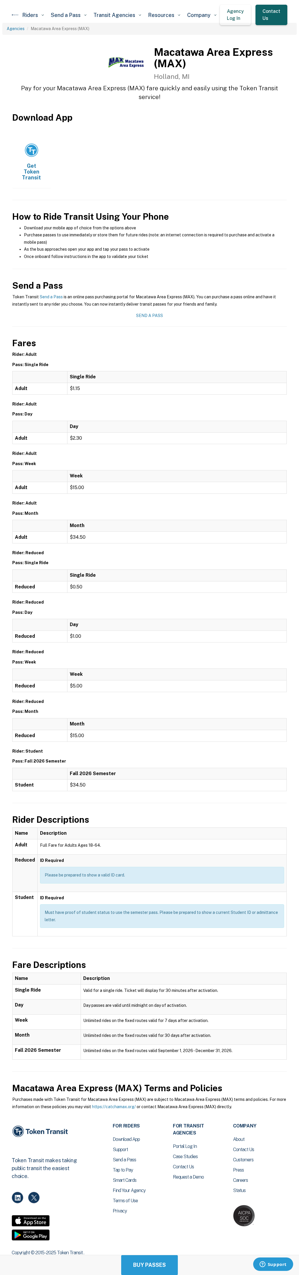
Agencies (16, 28)
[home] (15, 15)
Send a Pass (51, 297)
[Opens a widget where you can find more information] (273, 1264)
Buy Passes (149, 1265)
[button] (33, 15)
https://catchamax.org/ (114, 1106)
